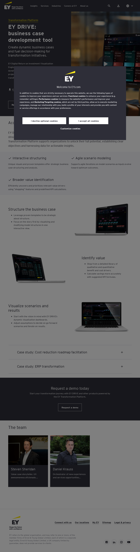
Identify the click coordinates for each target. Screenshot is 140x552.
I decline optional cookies (44, 120)
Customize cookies (70, 128)
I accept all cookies (88, 120)
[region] (70, 103)
